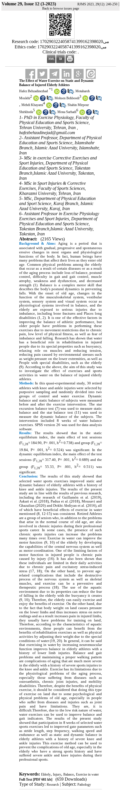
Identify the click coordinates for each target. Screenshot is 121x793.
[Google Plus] (79, 74)
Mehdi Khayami (32, 105)
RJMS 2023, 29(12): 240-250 (97, 4)
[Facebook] (30, 74)
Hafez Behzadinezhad (33, 91)
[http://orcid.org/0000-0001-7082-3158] (36, 100)
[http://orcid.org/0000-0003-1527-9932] (49, 107)
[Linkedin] (66, 74)
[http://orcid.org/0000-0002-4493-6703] (57, 93)
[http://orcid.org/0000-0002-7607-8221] (82, 114)
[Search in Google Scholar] (63, 93)
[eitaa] (91, 74)
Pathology (84, 785)
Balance (68, 774)
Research (53, 785)
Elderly (46, 774)
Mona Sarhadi (66, 112)
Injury (57, 774)
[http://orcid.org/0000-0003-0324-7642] (85, 100)
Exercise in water (87, 774)
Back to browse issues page (60, 8)
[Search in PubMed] (70, 93)
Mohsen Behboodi (67, 98)
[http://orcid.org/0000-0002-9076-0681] (39, 114)
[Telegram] (54, 74)
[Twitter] (42, 74)
